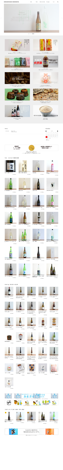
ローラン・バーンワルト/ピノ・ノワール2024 (53, 296)
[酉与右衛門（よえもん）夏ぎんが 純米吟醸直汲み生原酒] (38, 269)
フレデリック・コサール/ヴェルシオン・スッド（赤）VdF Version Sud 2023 (31, 342)
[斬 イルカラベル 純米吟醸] (24, 201)
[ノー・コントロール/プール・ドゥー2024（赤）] (20, 306)
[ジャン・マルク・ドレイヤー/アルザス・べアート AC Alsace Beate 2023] (9, 351)
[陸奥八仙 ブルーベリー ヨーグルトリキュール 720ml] (52, 166)
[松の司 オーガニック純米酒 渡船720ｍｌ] (24, 218)
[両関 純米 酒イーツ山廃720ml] (52, 201)
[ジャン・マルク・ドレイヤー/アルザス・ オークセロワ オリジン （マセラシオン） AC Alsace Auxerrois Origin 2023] (54, 351)
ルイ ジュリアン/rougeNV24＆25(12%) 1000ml (9, 296)
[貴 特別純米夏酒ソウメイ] (11, 184)
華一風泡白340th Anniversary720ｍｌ (10, 207)
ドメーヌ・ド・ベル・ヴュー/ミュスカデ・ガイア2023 (9, 327)
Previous (1, 18)
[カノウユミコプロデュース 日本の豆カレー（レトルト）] (31, 367)
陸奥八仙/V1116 (21, 190)
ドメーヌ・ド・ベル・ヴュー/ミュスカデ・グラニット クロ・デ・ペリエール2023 (31, 327)
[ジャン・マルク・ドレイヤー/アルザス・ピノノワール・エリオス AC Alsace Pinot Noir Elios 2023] (42, 351)
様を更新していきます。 (37, 153)
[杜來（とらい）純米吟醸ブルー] (24, 269)
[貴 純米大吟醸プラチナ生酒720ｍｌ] (38, 218)
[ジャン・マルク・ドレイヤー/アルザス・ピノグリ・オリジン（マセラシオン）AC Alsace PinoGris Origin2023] (20, 351)
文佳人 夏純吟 (35, 241)
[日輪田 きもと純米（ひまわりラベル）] (24, 235)
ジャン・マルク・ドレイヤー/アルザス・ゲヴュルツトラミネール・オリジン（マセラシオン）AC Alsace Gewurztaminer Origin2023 (31, 358)
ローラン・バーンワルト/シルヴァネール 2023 (9, 311)
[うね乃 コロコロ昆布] (42, 367)
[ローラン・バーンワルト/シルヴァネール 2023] (9, 306)
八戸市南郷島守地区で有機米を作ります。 (31, 152)
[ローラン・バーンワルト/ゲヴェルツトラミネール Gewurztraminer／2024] (20, 291)
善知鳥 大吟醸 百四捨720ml (23, 172)
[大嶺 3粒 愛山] (38, 166)
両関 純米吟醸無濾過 (8, 224)
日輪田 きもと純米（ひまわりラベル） (24, 241)
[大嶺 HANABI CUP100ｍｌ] (52, 184)
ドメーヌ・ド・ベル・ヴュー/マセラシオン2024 (54, 311)
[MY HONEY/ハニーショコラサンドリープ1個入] (20, 367)
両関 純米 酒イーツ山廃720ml (50, 207)
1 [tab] (28, 33)
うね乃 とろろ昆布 (7, 372)
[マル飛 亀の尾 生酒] (24, 252)
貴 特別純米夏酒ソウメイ (8, 190)
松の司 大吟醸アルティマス (9, 172)
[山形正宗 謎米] (38, 184)
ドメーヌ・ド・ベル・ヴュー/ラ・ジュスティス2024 (20, 327)
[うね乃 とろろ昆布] (9, 367)
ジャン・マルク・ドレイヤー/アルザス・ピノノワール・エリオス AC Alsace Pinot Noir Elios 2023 (42, 357)
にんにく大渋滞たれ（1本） (42, 326)
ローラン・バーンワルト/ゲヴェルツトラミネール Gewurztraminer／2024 (20, 297)
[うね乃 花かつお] (54, 367)
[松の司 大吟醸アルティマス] (11, 166)
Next (61, 18)
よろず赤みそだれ (18, 341)
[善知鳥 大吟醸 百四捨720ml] (24, 166)
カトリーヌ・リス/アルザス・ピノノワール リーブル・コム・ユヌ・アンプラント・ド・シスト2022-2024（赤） (31, 312)
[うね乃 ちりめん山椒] (9, 381)
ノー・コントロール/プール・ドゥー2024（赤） (20, 311)
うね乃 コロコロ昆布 (41, 372)
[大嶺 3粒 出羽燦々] (52, 218)
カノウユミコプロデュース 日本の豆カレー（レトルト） (31, 373)
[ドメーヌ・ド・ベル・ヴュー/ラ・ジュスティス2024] (20, 321)
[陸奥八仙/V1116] (24, 184)
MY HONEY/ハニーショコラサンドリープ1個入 (20, 373)
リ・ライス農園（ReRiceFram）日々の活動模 (28, 153)
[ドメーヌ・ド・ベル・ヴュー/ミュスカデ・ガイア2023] (9, 321)
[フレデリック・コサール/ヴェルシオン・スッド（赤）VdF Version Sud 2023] (31, 336)
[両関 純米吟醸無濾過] (11, 218)
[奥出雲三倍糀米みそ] (9, 336)
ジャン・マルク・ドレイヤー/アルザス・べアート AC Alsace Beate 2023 (9, 357)
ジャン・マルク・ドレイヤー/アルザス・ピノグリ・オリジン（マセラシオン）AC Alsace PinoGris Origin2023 (20, 357)
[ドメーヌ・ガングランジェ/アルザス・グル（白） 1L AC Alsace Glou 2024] (54, 336)
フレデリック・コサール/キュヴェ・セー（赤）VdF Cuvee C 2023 (42, 342)
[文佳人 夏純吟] (38, 235)
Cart (53, 1)
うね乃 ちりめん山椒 (8, 386)
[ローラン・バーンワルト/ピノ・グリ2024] (42, 291)
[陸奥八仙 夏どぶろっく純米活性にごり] (52, 235)
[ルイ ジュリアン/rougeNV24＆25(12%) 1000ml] (9, 291)
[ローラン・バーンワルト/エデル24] (31, 291)
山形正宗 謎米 (35, 190)
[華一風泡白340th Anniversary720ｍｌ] (11, 201)
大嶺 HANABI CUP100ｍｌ (50, 190)
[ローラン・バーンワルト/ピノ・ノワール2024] (54, 291)
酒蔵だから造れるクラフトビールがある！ (31, 435)
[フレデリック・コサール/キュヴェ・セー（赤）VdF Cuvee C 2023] (42, 336)
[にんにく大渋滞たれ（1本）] (42, 321)
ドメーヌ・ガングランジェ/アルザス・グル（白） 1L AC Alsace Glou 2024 (54, 342)
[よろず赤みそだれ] (20, 336)
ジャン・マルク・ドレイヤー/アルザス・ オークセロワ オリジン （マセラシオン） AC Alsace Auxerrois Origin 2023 (54, 357)
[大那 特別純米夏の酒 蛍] (11, 252)
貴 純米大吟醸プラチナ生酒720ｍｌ (38, 224)
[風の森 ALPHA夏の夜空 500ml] (38, 252)
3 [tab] (31, 33)
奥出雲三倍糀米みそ (7, 341)
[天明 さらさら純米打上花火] (11, 269)
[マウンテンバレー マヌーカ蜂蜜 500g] (54, 321)
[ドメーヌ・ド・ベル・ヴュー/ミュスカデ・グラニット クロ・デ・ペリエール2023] (31, 321)
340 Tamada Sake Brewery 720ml (37, 207)
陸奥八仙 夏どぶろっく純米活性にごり (51, 241)
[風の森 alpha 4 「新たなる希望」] (52, 252)
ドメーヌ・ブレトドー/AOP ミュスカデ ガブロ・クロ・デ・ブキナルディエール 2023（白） (42, 312)
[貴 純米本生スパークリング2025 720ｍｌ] (11, 235)
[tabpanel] (31, 18)
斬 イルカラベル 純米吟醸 (22, 207)
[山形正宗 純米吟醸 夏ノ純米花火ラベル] (52, 269)
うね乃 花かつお (52, 372)
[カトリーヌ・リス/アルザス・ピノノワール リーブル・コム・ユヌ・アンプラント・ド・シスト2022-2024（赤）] (31, 306)
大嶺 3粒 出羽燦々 (48, 224)
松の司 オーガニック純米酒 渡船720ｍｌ (24, 224)
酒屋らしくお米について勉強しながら (31, 151)
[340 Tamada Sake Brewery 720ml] (38, 201)
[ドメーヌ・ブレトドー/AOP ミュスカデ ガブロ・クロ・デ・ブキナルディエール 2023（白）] (42, 306)
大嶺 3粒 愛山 (34, 172)
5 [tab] (34, 33)
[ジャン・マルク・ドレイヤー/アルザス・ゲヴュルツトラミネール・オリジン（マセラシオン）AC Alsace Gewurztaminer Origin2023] (31, 351)
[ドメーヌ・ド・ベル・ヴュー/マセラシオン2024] (54, 306)
